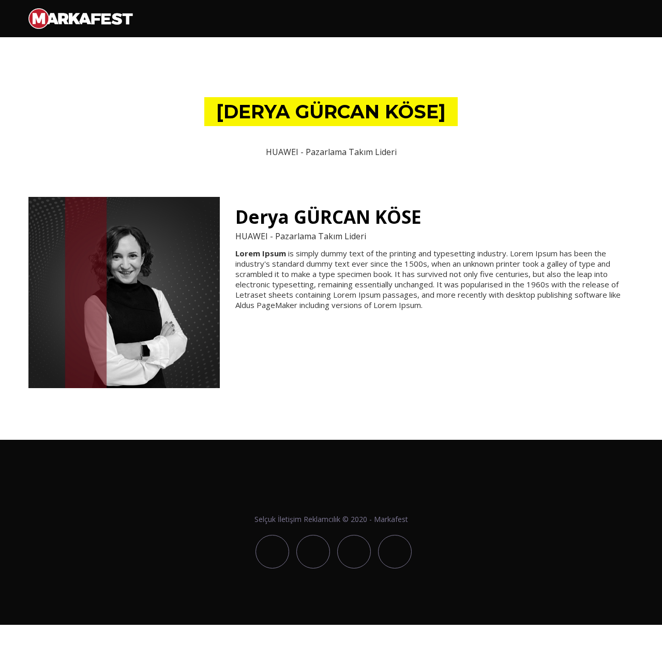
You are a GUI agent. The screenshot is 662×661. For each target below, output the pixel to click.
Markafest (391, 519)
